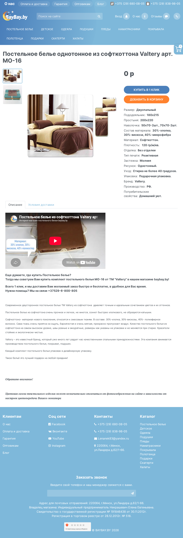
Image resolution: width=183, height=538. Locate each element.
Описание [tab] (15, 204)
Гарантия (61, 4)
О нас (136, 16)
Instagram (58, 445)
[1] (132, 493)
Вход (118, 16)
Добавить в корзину (146, 99)
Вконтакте (60, 431)
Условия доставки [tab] (41, 204)
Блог (100, 4)
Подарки (146, 458)
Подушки (86, 29)
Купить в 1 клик (146, 90)
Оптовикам (82, 4)
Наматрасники (150, 445)
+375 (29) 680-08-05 (130, 3)
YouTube (58, 438)
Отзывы (156, 16)
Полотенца (15, 38)
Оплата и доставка (34, 4)
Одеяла (66, 29)
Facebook (58, 424)
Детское (47, 29)
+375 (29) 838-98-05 (165, 3)
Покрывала (148, 450)
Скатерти (146, 462)
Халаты (78, 38)
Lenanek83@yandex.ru (113, 438)
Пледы (144, 441)
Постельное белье (20, 29)
